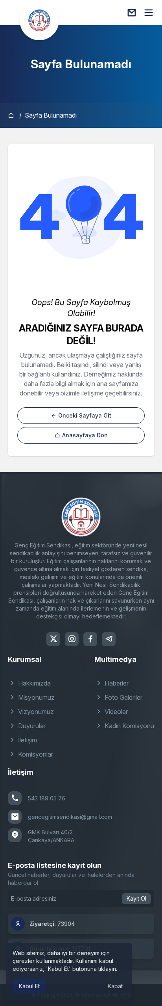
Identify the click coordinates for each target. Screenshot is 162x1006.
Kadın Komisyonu (128, 726)
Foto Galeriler (122, 697)
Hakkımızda (34, 683)
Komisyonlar (35, 754)
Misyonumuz (36, 697)
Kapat (115, 986)
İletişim (27, 740)
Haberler (116, 683)
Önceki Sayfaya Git (84, 415)
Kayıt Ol (136, 898)
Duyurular (31, 726)
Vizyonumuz (35, 712)
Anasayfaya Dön (84, 435)
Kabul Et (29, 986)
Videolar (115, 712)
